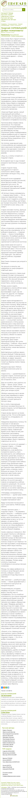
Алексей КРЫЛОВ (8, 769)
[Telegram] (8, 687)
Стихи (3, 21)
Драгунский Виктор (9, 732)
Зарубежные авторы (8, 19)
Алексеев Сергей (8, 744)
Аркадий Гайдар (7, 13)
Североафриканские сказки (11, 776)
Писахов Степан (8, 746)
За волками (6, 695)
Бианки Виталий (8, 735)
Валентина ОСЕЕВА (9, 753)
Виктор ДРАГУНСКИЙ (9, 754)
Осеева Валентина (8, 741)
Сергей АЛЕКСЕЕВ (8, 751)
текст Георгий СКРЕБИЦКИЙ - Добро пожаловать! (12, 35)
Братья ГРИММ (7, 758)
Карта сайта (20, 785)
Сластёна (5, 712)
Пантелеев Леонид (9, 739)
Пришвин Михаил (8, 737)
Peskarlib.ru (4, 24)
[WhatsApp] (6, 687)
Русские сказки (6, 15)
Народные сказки (7, 16)
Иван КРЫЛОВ (7, 767)
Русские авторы (7, 18)
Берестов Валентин (9, 742)
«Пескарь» (4, 787)
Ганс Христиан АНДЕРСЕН (11, 762)
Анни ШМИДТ (7, 760)
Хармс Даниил (7, 730)
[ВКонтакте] (2, 687)
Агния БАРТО (7, 765)
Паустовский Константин (11, 733)
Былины (5, 774)
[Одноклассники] (4, 687)
